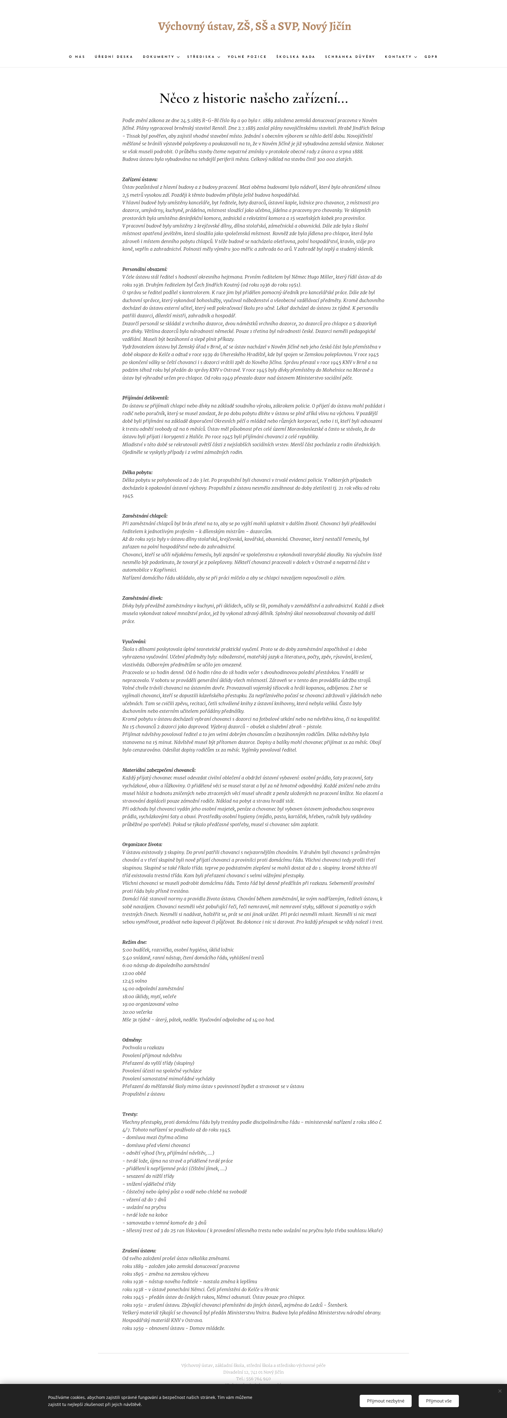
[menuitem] (79, 57)
